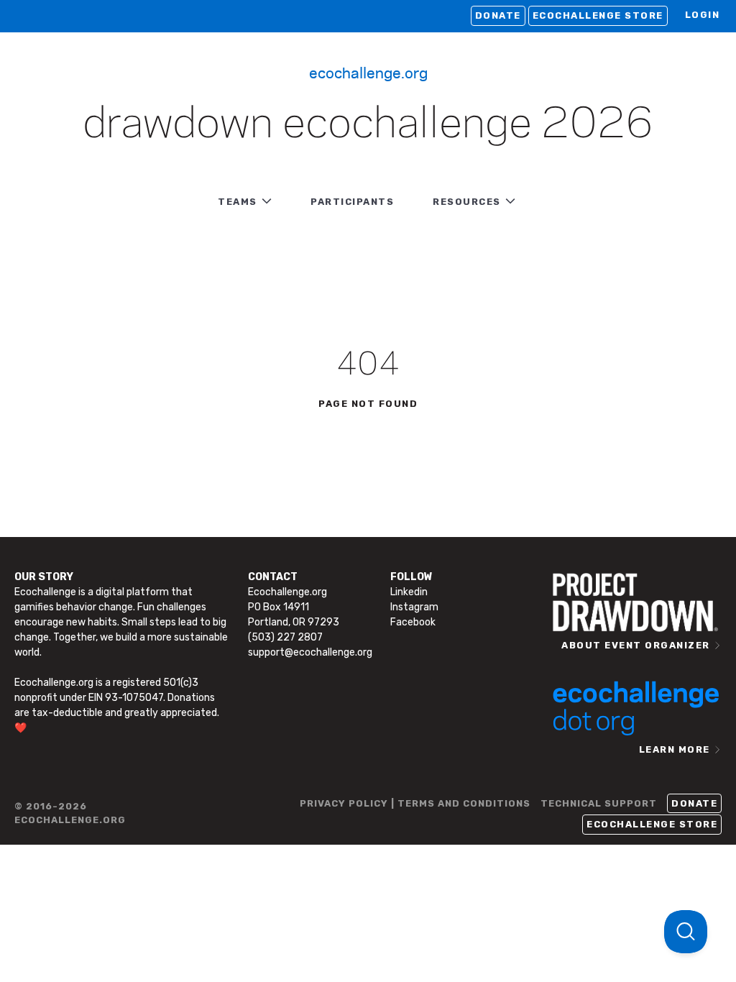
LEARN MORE (674, 749)
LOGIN (702, 14)
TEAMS (237, 201)
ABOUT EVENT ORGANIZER (635, 645)
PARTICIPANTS (352, 201)
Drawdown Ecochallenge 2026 (368, 125)
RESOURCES (467, 201)
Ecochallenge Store (598, 15)
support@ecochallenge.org (310, 652)
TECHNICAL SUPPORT (598, 803)
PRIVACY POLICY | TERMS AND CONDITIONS (415, 803)
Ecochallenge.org (368, 72)
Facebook (413, 622)
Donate (498, 15)
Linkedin (409, 592)
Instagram (414, 607)
